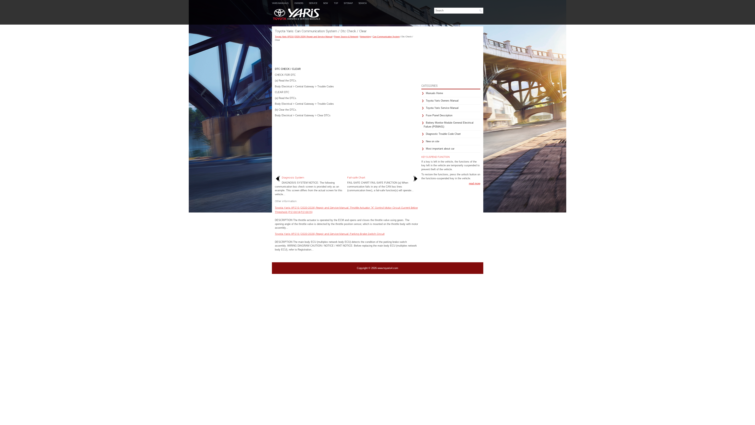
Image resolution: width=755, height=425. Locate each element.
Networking (365, 36)
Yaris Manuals (280, 3)
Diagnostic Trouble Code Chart (443, 133)
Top (336, 3)
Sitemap (348, 3)
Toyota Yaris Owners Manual (442, 100)
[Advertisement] (346, 53)
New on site (432, 141)
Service (313, 3)
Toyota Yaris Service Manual (442, 107)
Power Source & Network (346, 36)
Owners (298, 3)
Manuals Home (434, 93)
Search (363, 3)
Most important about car (440, 148)
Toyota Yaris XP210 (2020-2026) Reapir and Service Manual (303, 36)
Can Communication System (386, 36)
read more (474, 183)
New (325, 3)
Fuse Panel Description (439, 115)
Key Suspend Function (435, 157)
